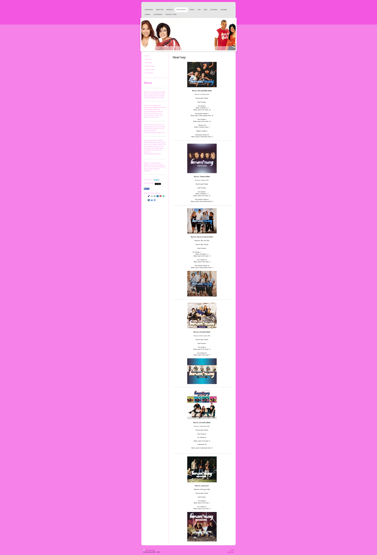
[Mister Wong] (161, 196)
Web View (230, 552)
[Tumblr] (149, 200)
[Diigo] (152, 200)
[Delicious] (149, 196)
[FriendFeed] (155, 200)
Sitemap (152, 550)
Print (147, 550)
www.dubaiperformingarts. (154, 132)
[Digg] (152, 196)
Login (232, 550)
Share (147, 189)
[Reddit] (155, 196)
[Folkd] (158, 196)
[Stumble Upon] (163, 196)
